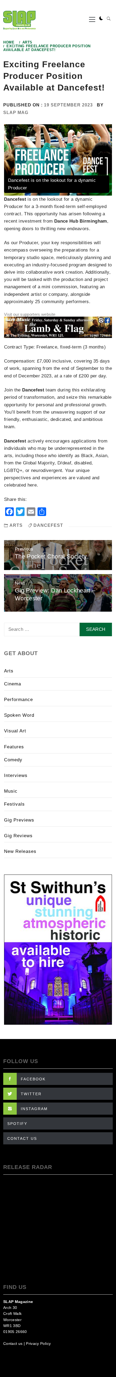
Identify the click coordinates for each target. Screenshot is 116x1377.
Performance (18, 699)
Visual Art (15, 730)
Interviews (16, 775)
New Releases (20, 851)
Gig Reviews (18, 835)
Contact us (12, 1343)
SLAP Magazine (18, 1301)
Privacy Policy (38, 1343)
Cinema (12, 683)
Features (14, 746)
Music (11, 791)
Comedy (13, 759)
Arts (16, 525)
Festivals (14, 804)
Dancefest (48, 525)
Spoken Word (19, 715)
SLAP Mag (15, 112)
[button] (101, 19)
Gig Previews (19, 820)
